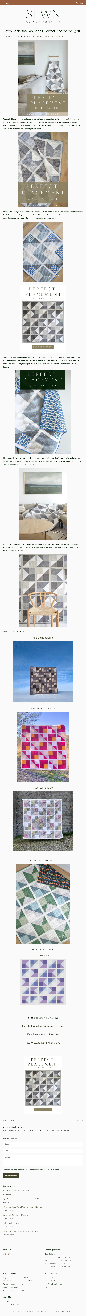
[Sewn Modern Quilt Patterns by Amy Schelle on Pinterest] (4, 1254)
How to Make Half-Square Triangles (43, 1026)
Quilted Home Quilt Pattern (16, 1191)
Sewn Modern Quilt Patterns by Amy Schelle (42, 1311)
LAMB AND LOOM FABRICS (43, 861)
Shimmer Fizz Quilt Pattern (15, 1215)
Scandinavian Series (32, 36)
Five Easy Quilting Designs (43, 1034)
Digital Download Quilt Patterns (57, 1267)
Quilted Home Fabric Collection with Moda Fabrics (26, 1199)
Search (6, 1301)
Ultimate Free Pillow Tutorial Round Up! (21, 1231)
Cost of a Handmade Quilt (13, 1290)
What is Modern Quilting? (13, 1284)
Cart (81, 3)
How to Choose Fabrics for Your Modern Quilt (21, 1281)
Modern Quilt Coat (10, 1287)
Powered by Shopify (68, 1311)
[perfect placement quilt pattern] (43, 352)
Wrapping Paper (51, 1287)
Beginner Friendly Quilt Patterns (58, 1257)
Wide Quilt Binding (12, 1223)
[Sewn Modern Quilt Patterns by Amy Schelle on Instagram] (8, 1254)
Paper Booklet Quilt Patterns (56, 1263)
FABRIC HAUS (43, 956)
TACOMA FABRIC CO (43, 788)
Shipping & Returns (11, 1304)
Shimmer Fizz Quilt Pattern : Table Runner (22, 1207)
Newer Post (75, 1121)
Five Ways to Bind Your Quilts (43, 1043)
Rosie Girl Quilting (16, 551)
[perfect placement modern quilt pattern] (43, 282)
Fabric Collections (52, 1278)
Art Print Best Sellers (53, 1284)
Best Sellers (50, 1254)
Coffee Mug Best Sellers (54, 1281)
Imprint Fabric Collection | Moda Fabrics (19, 1278)
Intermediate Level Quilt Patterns (58, 1260)
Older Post (10, 1121)
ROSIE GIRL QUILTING (43, 638)
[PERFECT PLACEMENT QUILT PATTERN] (43, 1114)
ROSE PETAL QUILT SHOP (43, 708)
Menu (8, 3)
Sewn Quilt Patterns (53, 36)
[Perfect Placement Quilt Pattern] (43, 207)
